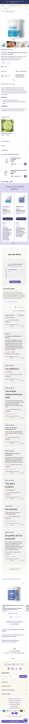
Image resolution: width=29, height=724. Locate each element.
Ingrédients (14, 150)
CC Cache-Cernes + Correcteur (15, 158)
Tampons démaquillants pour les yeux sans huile (20, 210)
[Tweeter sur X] (9, 181)
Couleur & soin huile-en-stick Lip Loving (18, 171)
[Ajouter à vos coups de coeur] (27, 14)
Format (14, 146)
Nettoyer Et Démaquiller (10, 11)
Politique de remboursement (14, 698)
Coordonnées (14, 706)
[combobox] (19, 310)
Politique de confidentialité (14, 700)
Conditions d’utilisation (14, 702)
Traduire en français (11, 413)
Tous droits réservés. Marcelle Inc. (14, 716)
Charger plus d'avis (14, 569)
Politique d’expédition (14, 704)
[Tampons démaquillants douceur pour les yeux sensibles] (8, 199)
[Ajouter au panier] (25, 164)
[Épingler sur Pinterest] (11, 181)
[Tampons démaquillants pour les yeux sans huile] (21, 199)
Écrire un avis (15, 281)
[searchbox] (8, 307)
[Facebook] (8, 669)
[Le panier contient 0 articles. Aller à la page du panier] (26, 6)
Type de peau (14, 141)
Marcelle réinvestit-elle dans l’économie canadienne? (14, 641)
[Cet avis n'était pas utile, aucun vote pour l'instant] (22, 326)
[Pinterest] (12, 669)
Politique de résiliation (14, 708)
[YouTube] (20, 669)
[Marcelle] (14, 6)
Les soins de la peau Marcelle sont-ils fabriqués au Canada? (14, 635)
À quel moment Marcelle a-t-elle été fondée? (14, 630)
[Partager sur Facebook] (7, 181)
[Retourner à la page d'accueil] (14, 664)
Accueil (3, 11)
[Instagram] (16, 669)
